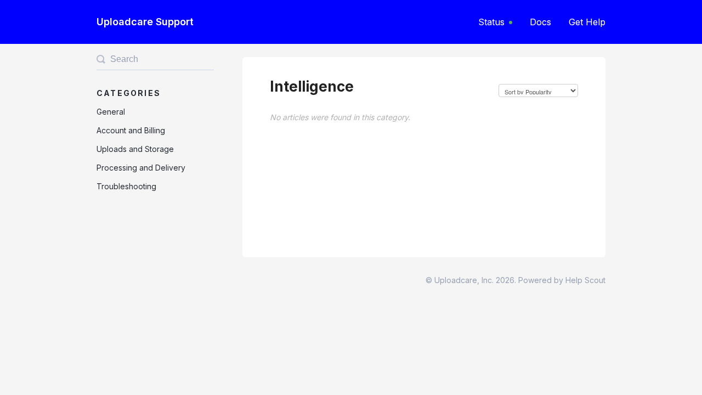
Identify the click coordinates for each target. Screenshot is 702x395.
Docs (540, 21)
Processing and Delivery (141, 167)
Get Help (587, 21)
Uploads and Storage (135, 149)
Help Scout (585, 280)
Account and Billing (131, 130)
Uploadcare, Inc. (464, 280)
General (111, 111)
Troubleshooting (126, 186)
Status (491, 21)
